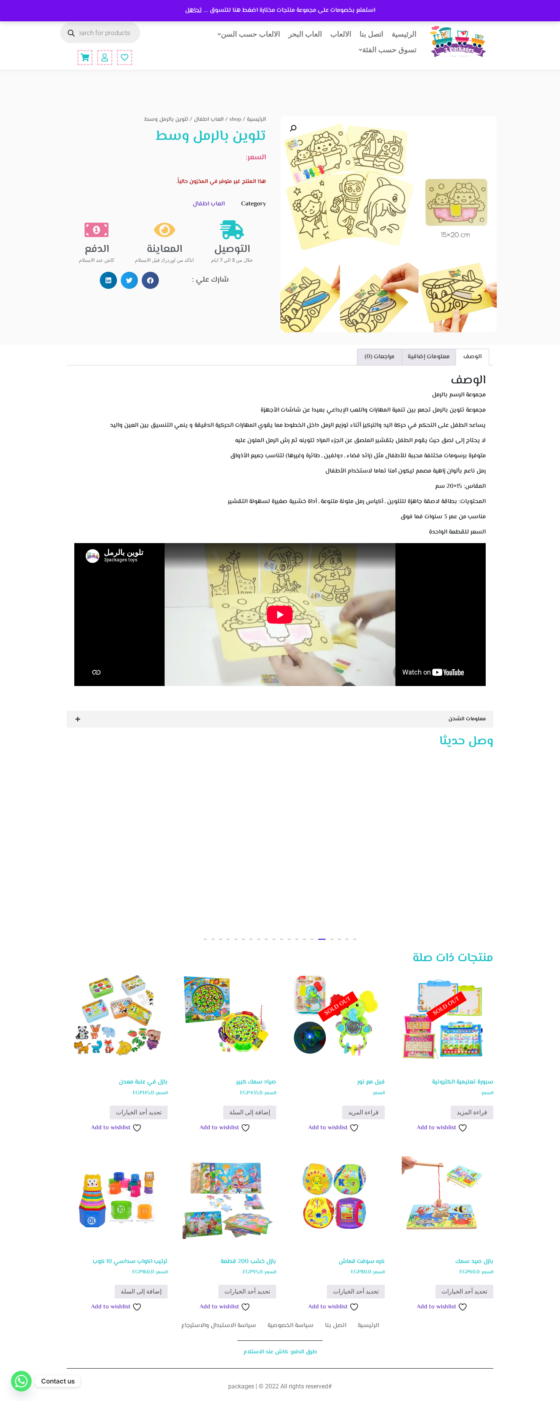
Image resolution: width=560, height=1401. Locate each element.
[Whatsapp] (21, 1381)
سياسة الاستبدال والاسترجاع (218, 1325)
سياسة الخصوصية (290, 1325)
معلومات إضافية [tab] (429, 357)
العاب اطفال (209, 119)
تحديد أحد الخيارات (139, 1112)
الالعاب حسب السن (250, 34)
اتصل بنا (371, 34)
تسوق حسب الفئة (389, 50)
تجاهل (193, 10)
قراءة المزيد (472, 1112)
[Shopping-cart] (85, 57)
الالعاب (340, 34)
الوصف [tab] (472, 357)
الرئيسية (404, 34)
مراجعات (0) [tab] (380, 357)
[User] (104, 57)
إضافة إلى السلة (249, 1112)
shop (235, 119)
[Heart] (124, 57)
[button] (293, 128)
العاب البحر (305, 34)
